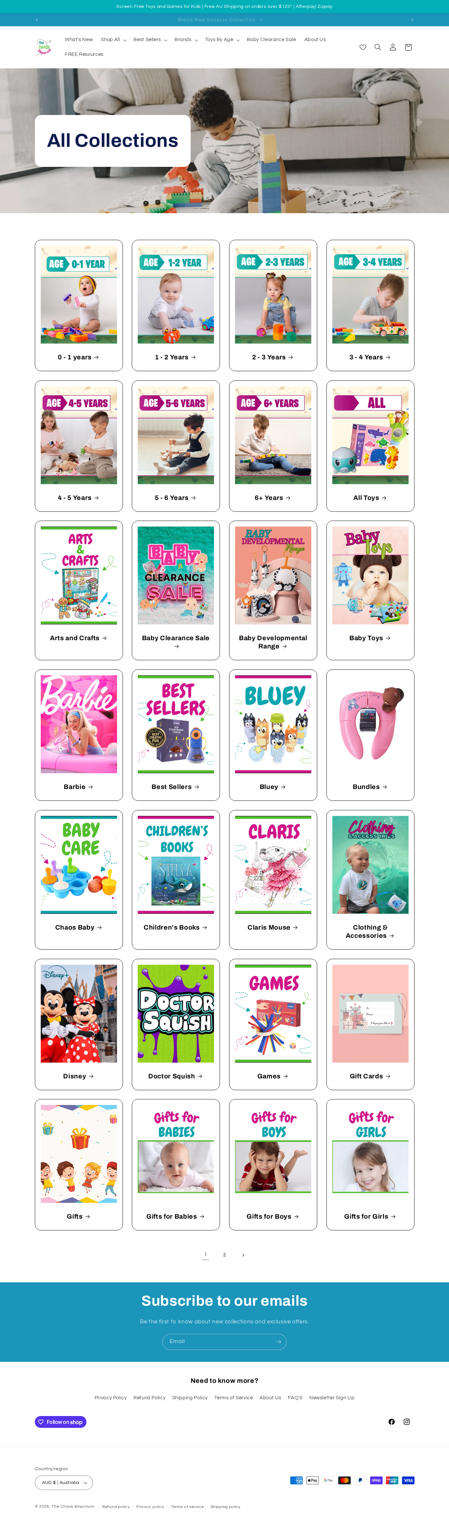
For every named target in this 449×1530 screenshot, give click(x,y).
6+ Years (269, 497)
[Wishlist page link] (363, 47)
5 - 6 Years (172, 497)
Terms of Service (233, 1397)
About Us (270, 1397)
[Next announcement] (412, 19)
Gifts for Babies (171, 1216)
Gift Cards (366, 1075)
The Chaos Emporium (73, 1506)
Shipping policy (226, 1507)
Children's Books (172, 927)
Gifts (75, 1216)
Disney (74, 1075)
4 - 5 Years (74, 497)
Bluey (269, 786)
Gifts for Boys (269, 1216)
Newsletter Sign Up (331, 1397)
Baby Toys (366, 638)
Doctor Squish (171, 1075)
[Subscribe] (278, 1342)
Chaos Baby (74, 927)
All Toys (366, 497)
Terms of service (187, 1507)
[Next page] (243, 1255)
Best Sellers (172, 786)
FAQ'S (295, 1397)
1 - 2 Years (172, 357)
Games (269, 1075)
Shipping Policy (190, 1397)
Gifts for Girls (366, 1216)
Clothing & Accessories (367, 931)
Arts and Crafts (74, 638)
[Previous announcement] (37, 19)
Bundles (366, 786)
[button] (113, 40)
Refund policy (116, 1507)
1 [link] (205, 1255)
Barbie (74, 786)
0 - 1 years (74, 357)
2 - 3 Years (269, 357)
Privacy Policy (111, 1397)
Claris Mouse (269, 927)
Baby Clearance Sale (176, 638)
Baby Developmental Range (273, 642)
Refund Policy (149, 1397)
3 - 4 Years (366, 357)
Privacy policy (150, 1507)
